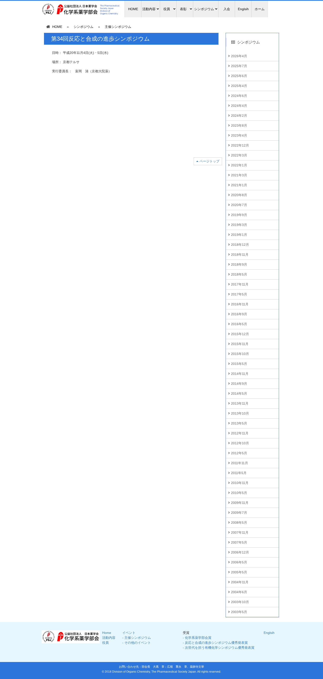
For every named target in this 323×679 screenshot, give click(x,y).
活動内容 (108, 638)
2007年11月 (240, 532)
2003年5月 (239, 612)
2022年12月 (240, 145)
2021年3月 (239, 175)
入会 (226, 9)
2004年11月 (240, 582)
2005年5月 (239, 572)
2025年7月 (239, 66)
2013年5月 (239, 423)
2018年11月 (240, 254)
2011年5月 (239, 473)
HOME (133, 9)
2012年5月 (239, 453)
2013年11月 (240, 403)
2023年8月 (239, 125)
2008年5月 (239, 522)
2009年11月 (240, 503)
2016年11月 (240, 304)
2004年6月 (239, 592)
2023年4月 (239, 135)
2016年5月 (239, 324)
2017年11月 (240, 284)
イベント (128, 633)
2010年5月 (239, 493)
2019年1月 (239, 235)
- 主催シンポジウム (136, 638)
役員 (105, 642)
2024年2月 (239, 115)
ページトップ (209, 161)
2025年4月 (239, 86)
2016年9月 (239, 314)
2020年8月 (239, 195)
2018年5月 (239, 274)
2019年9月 (239, 215)
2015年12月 (240, 334)
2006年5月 (239, 562)
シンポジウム (83, 27)
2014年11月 (240, 374)
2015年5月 (239, 364)
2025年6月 (239, 76)
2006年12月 (240, 552)
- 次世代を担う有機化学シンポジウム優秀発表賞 (218, 647)
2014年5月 (239, 393)
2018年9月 (239, 264)
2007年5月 (239, 542)
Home (106, 633)
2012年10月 (240, 443)
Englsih (243, 9)
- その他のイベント (136, 642)
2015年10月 (240, 354)
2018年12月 (240, 245)
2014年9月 (239, 383)
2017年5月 (239, 294)
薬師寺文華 (197, 666)
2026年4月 (239, 56)
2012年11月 (240, 433)
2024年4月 (239, 106)
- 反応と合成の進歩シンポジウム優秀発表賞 (215, 642)
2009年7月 (239, 513)
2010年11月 (240, 483)
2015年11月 (240, 344)
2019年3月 (239, 225)
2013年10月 (240, 413)
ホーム (260, 9)
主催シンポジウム (118, 27)
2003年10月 (240, 602)
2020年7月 (239, 205)
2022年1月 (239, 165)
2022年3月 (239, 155)
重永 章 (181, 666)
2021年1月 (239, 185)
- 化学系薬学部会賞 (197, 638)
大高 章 (158, 666)
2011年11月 (239, 463)
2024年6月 (239, 96)
